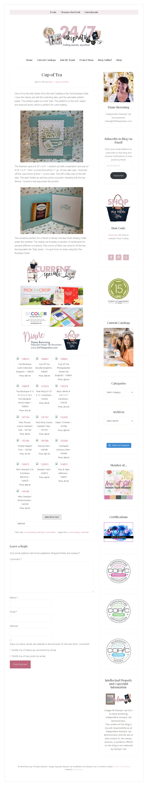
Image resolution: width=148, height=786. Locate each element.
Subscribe (118, 175)
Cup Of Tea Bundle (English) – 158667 (44, 368)
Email (13, 611)
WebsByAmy (78, 770)
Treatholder (85, 532)
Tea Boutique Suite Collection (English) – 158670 (25, 368)
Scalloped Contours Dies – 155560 (63, 450)
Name (14, 597)
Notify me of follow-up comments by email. (34, 650)
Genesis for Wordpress (121, 767)
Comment (16, 559)
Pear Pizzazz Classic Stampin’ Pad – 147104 (25, 426)
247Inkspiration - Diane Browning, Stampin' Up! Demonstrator (74, 36)
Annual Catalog (74, 532)
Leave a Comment (62, 82)
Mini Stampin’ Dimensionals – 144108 (24, 500)
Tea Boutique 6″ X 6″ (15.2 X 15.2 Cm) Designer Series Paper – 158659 (25, 399)
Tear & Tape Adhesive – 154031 (63, 473)
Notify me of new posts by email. (29, 656)
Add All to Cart (52, 517)
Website (14, 626)
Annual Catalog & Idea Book (34, 532)
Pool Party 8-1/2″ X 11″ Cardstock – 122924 (44, 395)
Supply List (21, 523)
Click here (113, 235)
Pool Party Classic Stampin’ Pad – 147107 (44, 426)
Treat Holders (51, 532)
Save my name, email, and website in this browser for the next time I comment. (50, 644)
